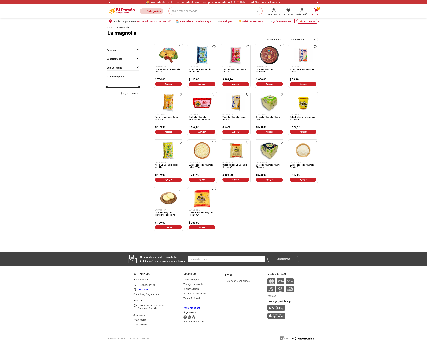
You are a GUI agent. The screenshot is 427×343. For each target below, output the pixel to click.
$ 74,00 (124, 93)
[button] (123, 59)
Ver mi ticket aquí (192, 308)
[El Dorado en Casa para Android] (280, 309)
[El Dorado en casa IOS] (280, 316)
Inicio (110, 27)
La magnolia (122, 27)
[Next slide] (317, 2)
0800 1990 (143, 290)
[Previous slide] (110, 2)
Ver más (276, 2)
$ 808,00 (134, 93)
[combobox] (215, 11)
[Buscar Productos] (259, 11)
